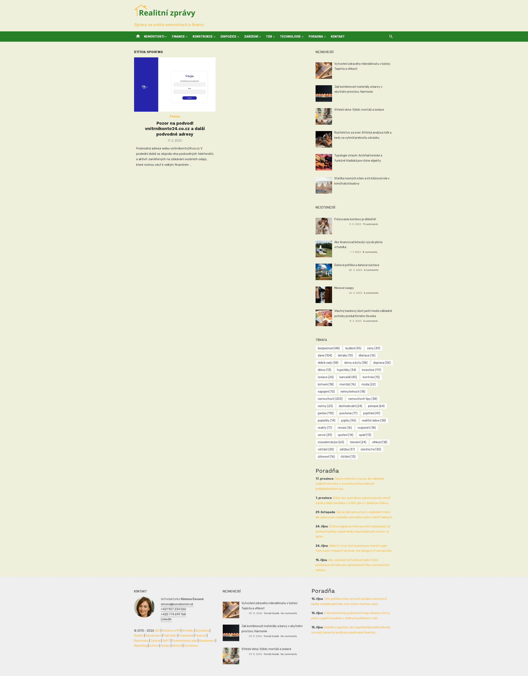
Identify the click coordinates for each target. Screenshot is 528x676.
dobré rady (328, 363)
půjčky (348, 420)
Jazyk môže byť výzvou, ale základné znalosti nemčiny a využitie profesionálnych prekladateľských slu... (350, 484)
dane (325, 355)
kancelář (348, 377)
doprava (382, 363)
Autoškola (202, 630)
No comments (289, 613)
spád (365, 435)
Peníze (175, 116)
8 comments (370, 252)
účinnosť (326, 456)
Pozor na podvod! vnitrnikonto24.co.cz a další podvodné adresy (175, 129)
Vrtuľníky (188, 630)
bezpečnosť (329, 348)
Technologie (290, 36)
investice (371, 370)
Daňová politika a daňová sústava (356, 265)
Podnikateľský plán (184, 641)
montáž (347, 384)
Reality (139, 635)
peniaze (376, 406)
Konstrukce (203, 36)
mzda (369, 384)
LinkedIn (166, 619)
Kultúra (154, 646)
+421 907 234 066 (173, 609)
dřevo (324, 370)
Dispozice (228, 36)
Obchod (177, 646)
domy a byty (356, 363)
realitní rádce (374, 420)
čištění (348, 456)
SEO (157, 630)
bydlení (353, 348)
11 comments (370, 224)
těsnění (358, 442)
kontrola (371, 377)
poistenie (348, 413)
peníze (326, 413)
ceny (373, 348)
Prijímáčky (170, 635)
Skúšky (165, 646)
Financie (200, 635)
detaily (345, 355)
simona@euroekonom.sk (177, 604)
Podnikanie (186, 635)
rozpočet (367, 428)
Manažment (153, 635)
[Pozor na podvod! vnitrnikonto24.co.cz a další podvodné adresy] (175, 84)
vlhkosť (379, 442)
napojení (326, 391)
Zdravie (155, 641)
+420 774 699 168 (173, 614)
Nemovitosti (154, 36)
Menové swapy (344, 288)
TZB (269, 36)
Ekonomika (141, 641)
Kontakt (338, 36)
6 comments (371, 270)
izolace (326, 377)
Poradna (316, 36)
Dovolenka (191, 646)
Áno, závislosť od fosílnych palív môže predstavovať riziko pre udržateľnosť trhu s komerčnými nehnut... (353, 565)
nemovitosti (330, 399)
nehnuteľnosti (353, 391)
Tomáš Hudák (271, 613)
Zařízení (251, 36)
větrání (326, 449)
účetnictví (371, 449)
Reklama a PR (171, 630)
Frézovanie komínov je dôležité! (355, 219)
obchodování (350, 406)
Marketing (140, 646)
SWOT (166, 641)
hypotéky (346, 370)
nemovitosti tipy (362, 399)
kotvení (326, 384)
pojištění (371, 413)
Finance (178, 36)
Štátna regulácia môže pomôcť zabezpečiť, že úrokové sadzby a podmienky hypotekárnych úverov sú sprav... (353, 531)
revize (345, 428)
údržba (347, 449)
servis (325, 435)
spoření (345, 435)
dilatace (367, 355)
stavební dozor (331, 442)
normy (325, 406)
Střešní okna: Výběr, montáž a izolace (359, 109)
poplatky (326, 420)
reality (325, 428)
